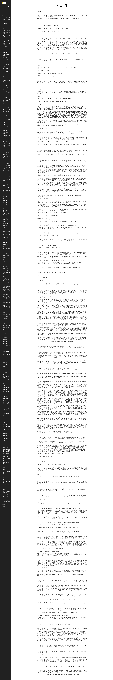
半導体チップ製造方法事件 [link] (6, 240)
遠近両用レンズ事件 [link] (6, 460)
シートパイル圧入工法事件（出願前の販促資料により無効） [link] (6, 92)
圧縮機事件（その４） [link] (6, 261)
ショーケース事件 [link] (5, 89)
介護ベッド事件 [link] (5, 202)
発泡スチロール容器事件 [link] (6, 387)
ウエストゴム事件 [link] (5, 52)
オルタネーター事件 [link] (6, 57)
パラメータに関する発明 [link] (6, 126)
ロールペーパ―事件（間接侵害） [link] (6, 180)
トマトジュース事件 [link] (6, 113)
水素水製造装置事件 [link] (6, 339)
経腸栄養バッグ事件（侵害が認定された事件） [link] (6, 409)
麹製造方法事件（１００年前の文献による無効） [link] (6, 498)
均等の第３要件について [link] (6, 266)
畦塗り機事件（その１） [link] (6, 381)
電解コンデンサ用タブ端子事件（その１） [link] (6, 489)
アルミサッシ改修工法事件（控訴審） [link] (6, 44)
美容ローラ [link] (4, 415)
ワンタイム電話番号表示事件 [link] (6, 191)
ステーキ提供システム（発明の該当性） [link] (6, 95)
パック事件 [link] (4, 122)
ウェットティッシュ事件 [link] (6, 50)
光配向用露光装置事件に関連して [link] (6, 216)
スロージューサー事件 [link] (6, 109)
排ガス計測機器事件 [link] (6, 316)
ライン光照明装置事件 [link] (6, 163)
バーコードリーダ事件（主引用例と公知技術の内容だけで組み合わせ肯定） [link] (6, 119)
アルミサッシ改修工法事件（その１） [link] (6, 33)
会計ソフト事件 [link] (5, 204)
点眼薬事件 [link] (4, 366)
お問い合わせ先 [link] (4, 13)
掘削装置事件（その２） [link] (6, 321)
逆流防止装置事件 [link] (5, 456)
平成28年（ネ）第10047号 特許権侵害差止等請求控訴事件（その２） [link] (6, 279)
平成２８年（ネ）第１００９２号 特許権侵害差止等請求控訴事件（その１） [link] (6, 306)
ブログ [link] (3, 15)
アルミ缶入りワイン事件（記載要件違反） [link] (6, 46)
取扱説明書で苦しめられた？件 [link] (6, 248)
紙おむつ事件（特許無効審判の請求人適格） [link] (6, 403)
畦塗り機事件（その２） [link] (6, 383)
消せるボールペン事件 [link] (6, 362)
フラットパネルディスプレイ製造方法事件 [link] (6, 136)
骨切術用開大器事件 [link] (6, 496)
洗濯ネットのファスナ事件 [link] (6, 352)
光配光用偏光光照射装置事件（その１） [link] (6, 208)
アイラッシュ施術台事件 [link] (6, 30)
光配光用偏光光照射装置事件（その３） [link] (6, 214)
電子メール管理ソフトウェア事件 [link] (6, 484)
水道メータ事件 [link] (5, 343)
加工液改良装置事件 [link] (6, 225)
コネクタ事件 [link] (5, 78)
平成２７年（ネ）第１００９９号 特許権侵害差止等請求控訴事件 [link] (6, 290)
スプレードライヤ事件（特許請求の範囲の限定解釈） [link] (6, 100)
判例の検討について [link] (6, 223)
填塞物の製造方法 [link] (5, 268)
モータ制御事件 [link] (5, 159)
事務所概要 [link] (3, 506)
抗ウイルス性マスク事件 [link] (6, 314)
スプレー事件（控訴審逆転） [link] (6, 105)
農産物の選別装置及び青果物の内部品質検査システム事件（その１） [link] (6, 450)
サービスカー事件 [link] (5, 87)
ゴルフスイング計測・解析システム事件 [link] (6, 85)
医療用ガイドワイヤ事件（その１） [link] (6, 229)
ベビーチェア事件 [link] (5, 141)
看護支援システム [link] (5, 389)
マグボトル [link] (4, 150)
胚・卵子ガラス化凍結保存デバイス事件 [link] (6, 429)
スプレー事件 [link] (5, 103)
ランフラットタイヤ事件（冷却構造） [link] (6, 168)
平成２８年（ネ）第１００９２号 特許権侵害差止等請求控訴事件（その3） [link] (6, 302)
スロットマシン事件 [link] (6, 107)
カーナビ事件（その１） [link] (6, 59)
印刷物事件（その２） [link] (6, 246)
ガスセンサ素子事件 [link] (6, 64)
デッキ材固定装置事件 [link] (6, 111)
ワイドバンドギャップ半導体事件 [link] (6, 182)
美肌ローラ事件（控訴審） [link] (6, 427)
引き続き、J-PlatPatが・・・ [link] (6, 310)
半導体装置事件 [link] (5, 242)
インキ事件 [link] (4, 48)
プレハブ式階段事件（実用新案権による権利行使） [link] (6, 139)
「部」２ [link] (4, 28)
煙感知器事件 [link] (5, 372)
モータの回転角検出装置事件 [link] (6, 157)
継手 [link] (3, 411)
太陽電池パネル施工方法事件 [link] (6, 273)
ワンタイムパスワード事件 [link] (6, 188)
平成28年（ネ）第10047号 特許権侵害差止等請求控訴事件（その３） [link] (6, 283)
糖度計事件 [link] (4, 400)
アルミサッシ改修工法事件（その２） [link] (6, 36)
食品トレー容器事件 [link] (6, 494)
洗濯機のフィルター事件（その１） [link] (6, 355)
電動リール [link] (4, 479)
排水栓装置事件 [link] (5, 318)
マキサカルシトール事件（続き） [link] (6, 148)
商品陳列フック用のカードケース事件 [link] (6, 253)
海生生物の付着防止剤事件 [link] (6, 360)
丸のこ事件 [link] (4, 198)
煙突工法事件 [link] (5, 374)
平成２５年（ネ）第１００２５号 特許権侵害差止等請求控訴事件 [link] (6, 286)
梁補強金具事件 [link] (5, 333)
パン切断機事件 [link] (5, 130)
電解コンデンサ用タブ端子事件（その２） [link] (6, 492)
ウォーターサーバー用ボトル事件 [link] (6, 55)
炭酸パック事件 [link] (5, 364)
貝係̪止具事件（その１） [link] (6, 440)
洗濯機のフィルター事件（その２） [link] (6, 357)
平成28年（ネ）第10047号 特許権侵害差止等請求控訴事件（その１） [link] (6, 276)
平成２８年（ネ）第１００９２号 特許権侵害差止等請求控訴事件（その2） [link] (6, 298)
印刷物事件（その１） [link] (6, 244)
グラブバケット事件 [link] (6, 66)
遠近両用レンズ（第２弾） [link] (6, 463)
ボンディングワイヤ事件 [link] (6, 143)
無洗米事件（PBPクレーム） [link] (6, 368)
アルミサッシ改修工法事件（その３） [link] (6, 38)
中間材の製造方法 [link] (5, 196)
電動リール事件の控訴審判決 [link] (6, 482)
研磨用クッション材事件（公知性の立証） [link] (6, 391)
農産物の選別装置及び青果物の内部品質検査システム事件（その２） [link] (6, 454)
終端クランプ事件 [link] (5, 406)
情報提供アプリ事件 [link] (6, 312)
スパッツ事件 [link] (5, 97)
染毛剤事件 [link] (4, 329)
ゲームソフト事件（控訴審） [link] (6, 76)
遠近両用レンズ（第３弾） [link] (6, 465)
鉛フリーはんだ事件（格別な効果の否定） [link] (6, 475)
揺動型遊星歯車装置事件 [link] (6, 325)
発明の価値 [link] (4, 385)
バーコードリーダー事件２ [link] (6, 115)
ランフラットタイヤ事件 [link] (6, 165)
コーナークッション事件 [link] (6, 83)
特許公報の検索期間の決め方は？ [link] (6, 377)
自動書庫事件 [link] (5, 433)
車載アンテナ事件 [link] (5, 445)
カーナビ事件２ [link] (5, 62)
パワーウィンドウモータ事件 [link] (6, 128)
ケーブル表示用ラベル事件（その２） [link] (6, 71)
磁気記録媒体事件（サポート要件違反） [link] (6, 396)
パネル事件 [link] (4, 124)
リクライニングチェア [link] (6, 170)
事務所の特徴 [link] (4, 504)
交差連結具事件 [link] (5, 200)
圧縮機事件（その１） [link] (6, 255)
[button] (112, 1)
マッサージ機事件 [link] (5, 154)
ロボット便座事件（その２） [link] (6, 177)
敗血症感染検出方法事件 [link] (6, 327)
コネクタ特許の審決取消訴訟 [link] (6, 81)
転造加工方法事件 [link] (5, 447)
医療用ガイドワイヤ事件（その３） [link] (6, 235)
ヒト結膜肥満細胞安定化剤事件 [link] (6, 133)
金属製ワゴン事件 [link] (5, 469)
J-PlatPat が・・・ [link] (5, 21)
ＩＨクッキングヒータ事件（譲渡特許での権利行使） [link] (6, 501)
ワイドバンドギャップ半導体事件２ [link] (6, 185)
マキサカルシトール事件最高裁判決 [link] (6, 146)
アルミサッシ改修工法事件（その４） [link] (6, 41)
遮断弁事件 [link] (4, 467)
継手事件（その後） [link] (6, 413)
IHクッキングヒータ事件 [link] (7, 17)
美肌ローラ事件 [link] (5, 424)
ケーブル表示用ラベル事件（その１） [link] (6, 69)
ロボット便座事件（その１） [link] (6, 174)
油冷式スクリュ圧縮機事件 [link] (6, 345)
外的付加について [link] (5, 270)
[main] (62, 5)
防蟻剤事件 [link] (4, 477)
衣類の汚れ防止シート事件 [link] (6, 436)
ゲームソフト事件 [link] (5, 73)
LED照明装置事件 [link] (5, 23)
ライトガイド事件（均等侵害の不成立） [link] (6, 161)
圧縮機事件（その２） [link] (6, 257)
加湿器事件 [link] (4, 227)
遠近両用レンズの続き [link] (6, 458)
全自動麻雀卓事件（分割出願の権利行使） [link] (6, 219)
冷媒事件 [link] (4, 221)
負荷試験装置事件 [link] (5, 443)
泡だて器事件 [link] (5, 349)
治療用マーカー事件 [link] (6, 347)
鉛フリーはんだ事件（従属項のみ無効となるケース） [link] (6, 472)
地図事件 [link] (4, 264)
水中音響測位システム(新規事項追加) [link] (6, 337)
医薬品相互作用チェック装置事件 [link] (6, 237)
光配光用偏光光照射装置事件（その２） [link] (6, 211)
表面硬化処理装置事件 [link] (6, 438)
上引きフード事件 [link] (5, 194)
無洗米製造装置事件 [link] (6, 370)
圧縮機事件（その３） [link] (6, 259)
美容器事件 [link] (4, 417)
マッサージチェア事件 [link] (6, 152)
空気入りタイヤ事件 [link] (6, 398)
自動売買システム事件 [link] (6, 431)
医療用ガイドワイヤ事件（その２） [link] (6, 232)
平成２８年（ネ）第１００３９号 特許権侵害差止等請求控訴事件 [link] (6, 294)
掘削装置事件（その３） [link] (6, 323)
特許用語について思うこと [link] (6, 379)
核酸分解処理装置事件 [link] (6, 331)
